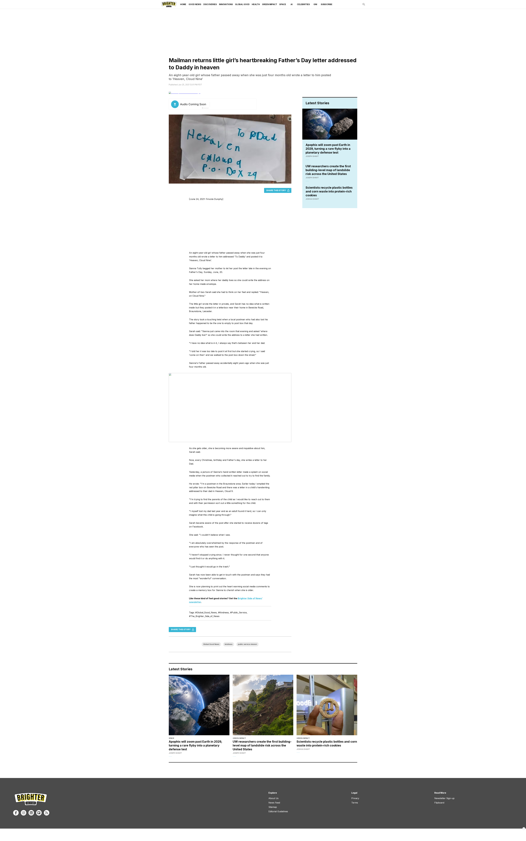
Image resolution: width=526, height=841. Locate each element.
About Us (273, 798)
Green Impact (269, 4)
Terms (354, 802)
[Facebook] (16, 813)
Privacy (355, 798)
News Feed (274, 802)
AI (292, 4)
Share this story (276, 190)
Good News (195, 4)
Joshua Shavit (312, 199)
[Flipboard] (39, 813)
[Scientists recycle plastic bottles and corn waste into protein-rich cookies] (327, 705)
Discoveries (210, 4)
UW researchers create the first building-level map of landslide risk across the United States (328, 170)
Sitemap (272, 807)
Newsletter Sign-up (444, 798)
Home (183, 4)
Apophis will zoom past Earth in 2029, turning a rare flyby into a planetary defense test (328, 148)
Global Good (242, 4)
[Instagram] (23, 813)
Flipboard (439, 802)
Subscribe (326, 4)
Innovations (226, 4)
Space (282, 4)
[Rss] (46, 813)
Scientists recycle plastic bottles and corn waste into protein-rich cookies (329, 191)
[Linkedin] (31, 813)
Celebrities (303, 4)
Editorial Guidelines (278, 811)
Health (256, 4)
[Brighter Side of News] (169, 4)
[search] (364, 4)
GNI (315, 4)
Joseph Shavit (312, 156)
